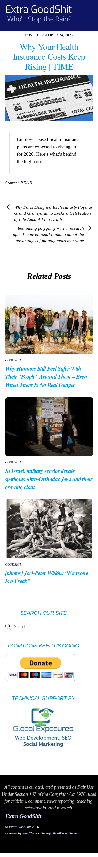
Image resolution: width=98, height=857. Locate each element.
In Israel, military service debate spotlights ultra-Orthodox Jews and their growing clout (49, 479)
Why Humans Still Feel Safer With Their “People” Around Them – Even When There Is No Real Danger (46, 376)
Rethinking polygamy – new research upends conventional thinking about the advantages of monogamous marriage (48, 234)
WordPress (29, 833)
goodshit (13, 360)
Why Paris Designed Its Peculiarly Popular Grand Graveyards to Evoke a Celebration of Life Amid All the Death (53, 213)
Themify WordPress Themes (59, 833)
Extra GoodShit (20, 827)
